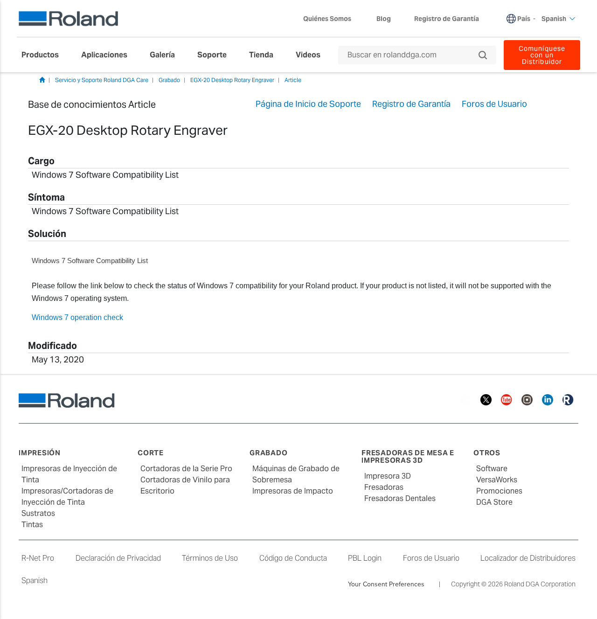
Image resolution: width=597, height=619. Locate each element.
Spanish (34, 580)
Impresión (40, 452)
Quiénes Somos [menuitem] (327, 18)
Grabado (169, 80)
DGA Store (494, 502)
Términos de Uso (210, 558)
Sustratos (38, 513)
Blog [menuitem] (383, 18)
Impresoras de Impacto (292, 491)
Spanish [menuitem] (553, 18)
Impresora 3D (387, 476)
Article (293, 80)
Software (491, 468)
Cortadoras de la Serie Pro (186, 468)
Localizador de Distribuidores (528, 558)
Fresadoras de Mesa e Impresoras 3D (407, 456)
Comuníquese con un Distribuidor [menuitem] (542, 55)
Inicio (42, 80)
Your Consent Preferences (386, 584)
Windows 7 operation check (77, 317)
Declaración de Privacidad (118, 558)
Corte (151, 452)
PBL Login (365, 558)
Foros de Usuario (431, 558)
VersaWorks (496, 480)
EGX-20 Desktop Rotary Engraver (232, 80)
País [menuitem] (523, 18)
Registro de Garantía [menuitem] (446, 18)
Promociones (499, 491)
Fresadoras (383, 487)
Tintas (32, 524)
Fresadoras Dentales (400, 498)
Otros (486, 452)
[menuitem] (45, 55)
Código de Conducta (293, 558)
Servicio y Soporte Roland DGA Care (101, 80)
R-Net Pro (37, 558)
